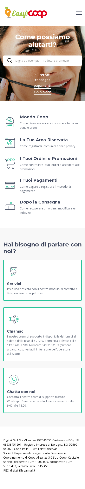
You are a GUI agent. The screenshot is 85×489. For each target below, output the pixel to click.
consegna (42, 79)
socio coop (42, 91)
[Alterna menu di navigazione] (79, 13)
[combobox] (42, 60)
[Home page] (25, 13)
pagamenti (42, 85)
